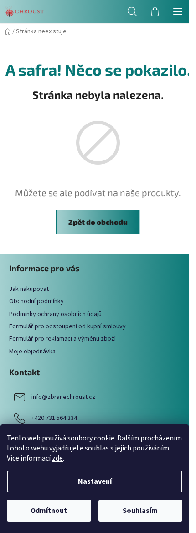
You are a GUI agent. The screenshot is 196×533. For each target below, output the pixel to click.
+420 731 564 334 (54, 418)
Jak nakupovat (29, 289)
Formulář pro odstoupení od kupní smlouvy (67, 326)
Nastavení (95, 481)
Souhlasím (140, 511)
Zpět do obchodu (98, 221)
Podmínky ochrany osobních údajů (55, 314)
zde (57, 458)
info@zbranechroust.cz (63, 397)
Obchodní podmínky (36, 301)
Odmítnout (49, 511)
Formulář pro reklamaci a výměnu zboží (62, 338)
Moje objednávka (32, 351)
